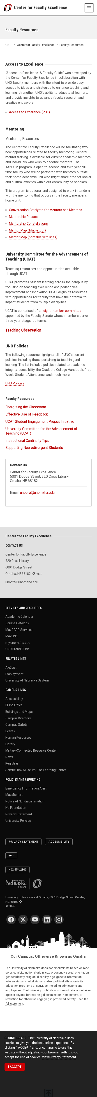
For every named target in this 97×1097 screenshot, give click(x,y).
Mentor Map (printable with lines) (33, 237)
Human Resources (18, 737)
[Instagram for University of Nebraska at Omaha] (59, 919)
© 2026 (10, 906)
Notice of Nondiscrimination (24, 801)
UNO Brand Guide (17, 649)
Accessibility (14, 698)
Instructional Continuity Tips (27, 440)
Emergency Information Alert (25, 788)
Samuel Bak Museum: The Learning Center (35, 770)
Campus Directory (18, 718)
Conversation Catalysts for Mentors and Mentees (45, 210)
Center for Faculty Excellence (40, 7)
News (9, 757)
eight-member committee (62, 311)
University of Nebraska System (27, 680)
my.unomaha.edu (17, 642)
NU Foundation (15, 807)
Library (10, 744)
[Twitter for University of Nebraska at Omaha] (23, 919)
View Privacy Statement (59, 1057)
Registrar (11, 763)
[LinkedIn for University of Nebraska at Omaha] (47, 919)
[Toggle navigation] (89, 7)
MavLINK (11, 636)
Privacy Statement (18, 814)
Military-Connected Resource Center (31, 750)
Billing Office (14, 705)
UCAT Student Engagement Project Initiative (39, 421)
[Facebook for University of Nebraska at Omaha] (11, 919)
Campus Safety (16, 724)
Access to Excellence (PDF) (29, 112)
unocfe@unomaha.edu (37, 492)
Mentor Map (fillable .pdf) (27, 230)
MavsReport (14, 795)
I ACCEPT (14, 1067)
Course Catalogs (17, 623)
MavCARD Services (18, 629)
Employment (14, 674)
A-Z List (10, 667)
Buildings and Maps (19, 711)
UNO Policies (14, 383)
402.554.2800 (17, 869)
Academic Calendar (19, 616)
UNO (8, 45)
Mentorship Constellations (28, 223)
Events (10, 731)
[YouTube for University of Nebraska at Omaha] (35, 919)
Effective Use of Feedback (26, 414)
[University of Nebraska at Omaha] (9, 8)
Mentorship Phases (23, 217)
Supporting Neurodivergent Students (34, 447)
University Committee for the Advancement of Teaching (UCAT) (41, 431)
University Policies (18, 820)
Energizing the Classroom (25, 407)
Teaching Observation (23, 330)
